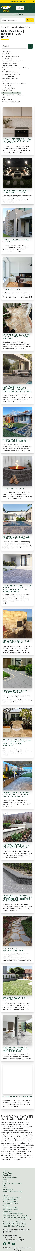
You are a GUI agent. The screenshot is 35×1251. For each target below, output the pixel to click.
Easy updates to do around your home (13, 949)
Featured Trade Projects (9, 63)
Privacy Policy (8, 1189)
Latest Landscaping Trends (13, 1214)
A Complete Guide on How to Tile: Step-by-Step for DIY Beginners (17, 141)
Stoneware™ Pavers (10, 1203)
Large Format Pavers (10, 1199)
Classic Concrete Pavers (11, 1197)
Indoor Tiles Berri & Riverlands (14, 1226)
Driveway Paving (7, 58)
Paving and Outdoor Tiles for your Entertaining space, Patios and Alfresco (17, 743)
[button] (33, 1)
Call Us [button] (20, 8)
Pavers (5, 1195)
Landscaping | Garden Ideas (10, 78)
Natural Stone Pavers (10, 1201)
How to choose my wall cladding (16, 240)
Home (3, 27)
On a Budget (6, 81)
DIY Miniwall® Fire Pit (14, 488)
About (5, 1179)
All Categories (6, 51)
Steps (3, 97)
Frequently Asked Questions (10, 65)
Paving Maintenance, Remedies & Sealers (15, 83)
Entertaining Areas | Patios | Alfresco (13, 61)
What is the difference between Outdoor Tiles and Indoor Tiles (15, 1049)
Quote (5, 1181)
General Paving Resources (10, 71)
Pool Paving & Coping (8, 88)
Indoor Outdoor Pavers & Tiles (11, 74)
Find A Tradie (7, 1173)
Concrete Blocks (7, 54)
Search (30, 20)
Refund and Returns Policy (12, 1191)
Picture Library (6, 85)
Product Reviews (7, 90)
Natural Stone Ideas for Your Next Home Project (16, 537)
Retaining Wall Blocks (11, 1209)
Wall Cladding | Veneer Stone (11, 101)
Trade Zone (7, 1175)
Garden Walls (7, 1211)
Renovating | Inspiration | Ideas (11, 92)
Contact (6, 1187)
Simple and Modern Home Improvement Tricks (16, 642)
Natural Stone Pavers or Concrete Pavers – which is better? (16, 337)
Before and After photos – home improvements (17, 440)
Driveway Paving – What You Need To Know (16, 691)
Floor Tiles (6, 1205)
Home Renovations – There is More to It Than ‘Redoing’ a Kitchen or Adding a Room (17, 588)
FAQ (4, 1185)
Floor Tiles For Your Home (17, 1096)
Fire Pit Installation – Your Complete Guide (15, 191)
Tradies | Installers (7, 99)
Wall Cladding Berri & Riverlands (14, 1224)
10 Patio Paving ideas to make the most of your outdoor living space (16, 795)
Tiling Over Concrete (10, 1207)
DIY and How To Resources (10, 56)
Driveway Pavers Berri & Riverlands (15, 1218)
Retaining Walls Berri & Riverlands (15, 1216)
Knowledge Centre (8, 76)
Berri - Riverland (18, 14)
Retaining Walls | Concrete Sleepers (13, 95)
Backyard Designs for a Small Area (15, 999)
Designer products (13, 289)
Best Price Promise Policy (12, 1183)
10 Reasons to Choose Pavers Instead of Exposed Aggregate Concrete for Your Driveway (17, 898)
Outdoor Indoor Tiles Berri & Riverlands (17, 1220)
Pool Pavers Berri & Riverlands (14, 1222)
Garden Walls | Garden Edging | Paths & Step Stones (15, 68)
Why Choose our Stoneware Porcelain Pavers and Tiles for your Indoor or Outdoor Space (17, 389)
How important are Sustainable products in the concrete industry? (16, 846)
